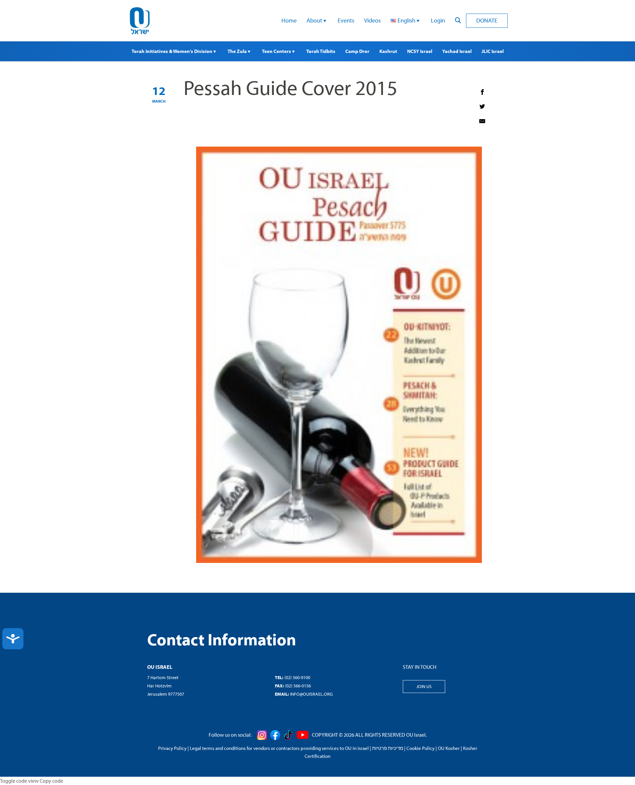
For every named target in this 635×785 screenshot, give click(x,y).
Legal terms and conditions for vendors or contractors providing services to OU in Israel (279, 748)
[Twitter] (482, 106)
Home (289, 20)
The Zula (238, 51)
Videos (372, 20)
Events (346, 20)
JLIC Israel (493, 51)
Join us (424, 686)
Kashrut (388, 51)
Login (438, 20)
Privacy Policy (172, 748)
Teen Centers (277, 51)
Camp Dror (357, 51)
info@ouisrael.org (311, 694)
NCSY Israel (419, 51)
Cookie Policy (420, 748)
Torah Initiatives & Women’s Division (172, 51)
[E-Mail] (482, 121)
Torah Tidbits (320, 51)
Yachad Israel (457, 51)
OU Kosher (449, 748)
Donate (486, 20)
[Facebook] (482, 92)
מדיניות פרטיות (387, 748)
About (315, 20)
